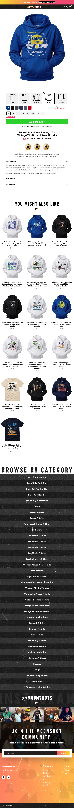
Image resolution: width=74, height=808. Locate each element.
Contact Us (68, 770)
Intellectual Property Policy (52, 791)
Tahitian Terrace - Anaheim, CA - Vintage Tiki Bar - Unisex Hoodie (62, 285)
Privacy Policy (47, 782)
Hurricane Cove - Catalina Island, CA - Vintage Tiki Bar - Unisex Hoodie (12, 366)
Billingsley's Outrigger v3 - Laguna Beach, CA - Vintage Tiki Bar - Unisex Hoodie (37, 285)
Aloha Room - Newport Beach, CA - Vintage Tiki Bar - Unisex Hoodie (12, 245)
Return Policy (47, 776)
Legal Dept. (47, 788)
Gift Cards (46, 773)
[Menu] (3, 6)
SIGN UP (63, 753)
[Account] (67, 8)
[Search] (63, 6)
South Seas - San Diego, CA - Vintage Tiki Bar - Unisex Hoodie (12, 325)
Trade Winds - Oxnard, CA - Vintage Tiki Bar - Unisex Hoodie (62, 408)
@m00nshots (37, 698)
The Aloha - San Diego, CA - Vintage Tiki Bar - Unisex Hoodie (37, 325)
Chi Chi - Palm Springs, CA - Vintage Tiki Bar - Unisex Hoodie (62, 366)
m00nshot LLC (10, 805)
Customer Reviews (49, 770)
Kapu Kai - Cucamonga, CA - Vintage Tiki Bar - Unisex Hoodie (37, 408)
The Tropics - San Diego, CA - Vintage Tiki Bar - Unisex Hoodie (61, 325)
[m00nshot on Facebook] (3, 777)
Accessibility (47, 785)
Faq (66, 773)
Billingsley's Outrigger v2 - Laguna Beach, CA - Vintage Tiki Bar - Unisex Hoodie (12, 285)
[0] (70, 7)
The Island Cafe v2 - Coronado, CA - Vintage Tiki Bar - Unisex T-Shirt (12, 408)
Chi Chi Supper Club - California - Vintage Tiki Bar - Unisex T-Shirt (12, 448)
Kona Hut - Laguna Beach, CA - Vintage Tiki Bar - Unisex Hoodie (61, 245)
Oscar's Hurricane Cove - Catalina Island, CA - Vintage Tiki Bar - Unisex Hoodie (37, 367)
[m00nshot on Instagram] (7, 714)
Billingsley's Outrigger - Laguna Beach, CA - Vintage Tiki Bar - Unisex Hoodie (37, 245)
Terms (44, 779)
